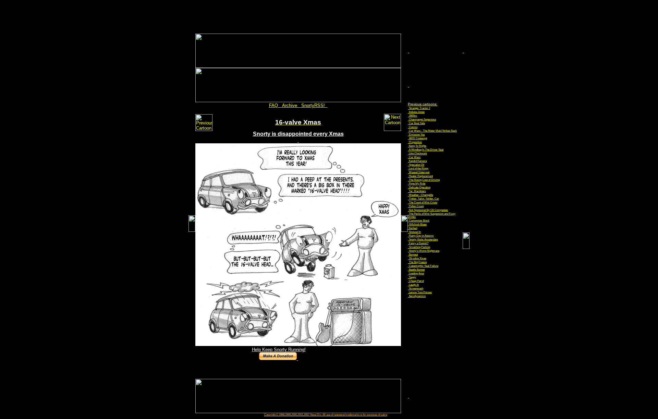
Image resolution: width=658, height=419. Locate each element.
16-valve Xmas (417, 258)
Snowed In (415, 232)
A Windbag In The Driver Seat (426, 149)
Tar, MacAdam (417, 191)
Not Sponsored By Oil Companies (428, 210)
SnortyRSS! (313, 105)
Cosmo (413, 127)
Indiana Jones (417, 111)
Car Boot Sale (417, 123)
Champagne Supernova (422, 119)
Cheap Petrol (416, 281)
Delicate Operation (419, 187)
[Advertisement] (329, 18)
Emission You (417, 134)
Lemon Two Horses (420, 292)
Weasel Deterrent (419, 172)
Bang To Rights (417, 145)
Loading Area (416, 273)
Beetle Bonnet (417, 269)
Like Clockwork (418, 153)
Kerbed (413, 228)
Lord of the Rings (418, 168)
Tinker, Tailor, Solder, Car (424, 198)
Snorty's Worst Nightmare (424, 250)
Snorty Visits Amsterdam (423, 239)
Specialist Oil (416, 164)
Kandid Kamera (418, 161)
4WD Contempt (418, 138)
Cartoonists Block (419, 220)
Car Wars (415, 157)
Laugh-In (414, 284)
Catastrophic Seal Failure (423, 265)
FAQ (273, 105)
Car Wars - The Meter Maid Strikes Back (433, 130)
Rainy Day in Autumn (421, 235)
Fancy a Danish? (418, 243)
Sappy (412, 277)
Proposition (415, 142)
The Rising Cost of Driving (424, 179)
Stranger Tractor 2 (419, 108)
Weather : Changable (421, 194)
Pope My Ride (417, 183)
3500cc (413, 115)
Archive (289, 105)
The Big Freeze (418, 262)
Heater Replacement (421, 176)
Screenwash (416, 288)
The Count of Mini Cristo (423, 202)
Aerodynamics (417, 296)
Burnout (413, 254)
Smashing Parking (419, 247)
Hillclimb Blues (418, 224)
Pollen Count (416, 206)
